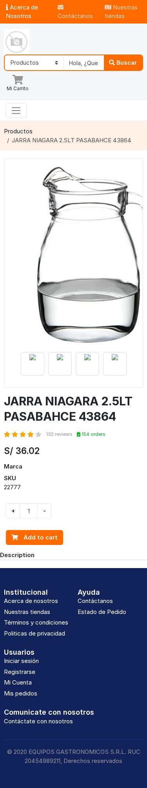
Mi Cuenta (18, 682)
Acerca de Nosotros (22, 12)
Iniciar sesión (21, 661)
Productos (18, 131)
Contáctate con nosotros (38, 721)
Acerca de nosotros (31, 601)
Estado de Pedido (102, 612)
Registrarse (19, 671)
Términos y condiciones (36, 622)
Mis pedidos (20, 693)
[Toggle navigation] (16, 110)
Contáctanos (75, 16)
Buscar (126, 62)
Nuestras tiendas (121, 12)
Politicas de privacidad (34, 633)
